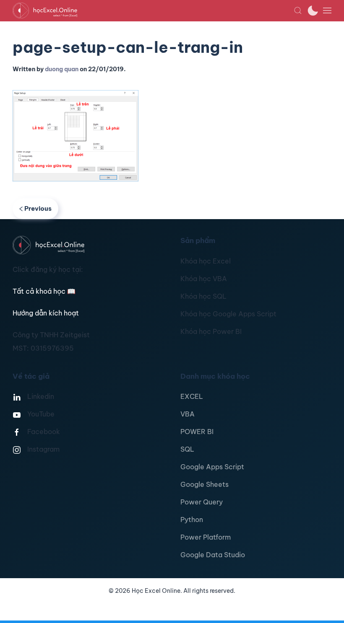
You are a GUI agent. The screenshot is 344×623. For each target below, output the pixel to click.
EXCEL (191, 396)
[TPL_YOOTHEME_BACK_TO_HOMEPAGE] (153, 10)
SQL (187, 449)
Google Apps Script (212, 467)
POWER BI (197, 431)
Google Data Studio (212, 555)
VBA (187, 414)
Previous (38, 208)
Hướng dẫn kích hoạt (46, 313)
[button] (298, 10)
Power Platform (205, 537)
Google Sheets (204, 484)
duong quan (61, 69)
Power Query (201, 502)
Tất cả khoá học (44, 291)
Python (191, 519)
